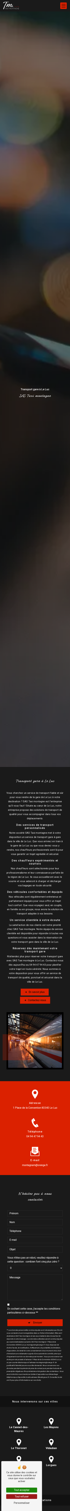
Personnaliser (22, 1502)
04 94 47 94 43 (35, 1136)
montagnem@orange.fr (35, 1165)
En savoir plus (37, 992)
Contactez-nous (37, 1000)
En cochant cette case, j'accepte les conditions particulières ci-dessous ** (33, 1310)
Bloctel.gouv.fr (43, 1377)
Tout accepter (21, 1490)
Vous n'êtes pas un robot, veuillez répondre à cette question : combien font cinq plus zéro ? (33, 1259)
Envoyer (37, 1322)
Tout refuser (22, 1496)
